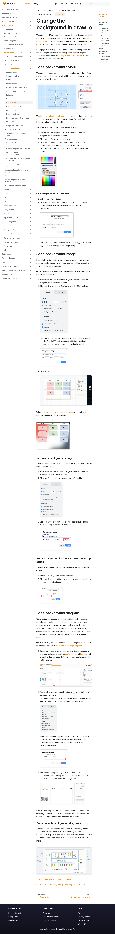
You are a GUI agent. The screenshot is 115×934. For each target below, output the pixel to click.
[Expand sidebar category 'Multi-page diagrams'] (30, 230)
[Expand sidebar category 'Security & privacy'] (30, 278)
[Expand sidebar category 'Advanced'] (30, 250)
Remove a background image (105, 30)
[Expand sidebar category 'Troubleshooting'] (30, 258)
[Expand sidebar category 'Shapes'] (30, 189)
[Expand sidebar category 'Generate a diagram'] (30, 238)
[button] (17, 205)
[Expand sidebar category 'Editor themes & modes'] (30, 56)
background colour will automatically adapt (58, 116)
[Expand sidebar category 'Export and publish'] (30, 218)
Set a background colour (103, 14)
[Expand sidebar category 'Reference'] (30, 254)
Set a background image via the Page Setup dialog (105, 40)
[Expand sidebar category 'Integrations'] (30, 274)
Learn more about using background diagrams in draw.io (60, 884)
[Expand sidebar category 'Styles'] (30, 201)
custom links (70, 654)
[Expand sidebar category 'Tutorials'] (30, 262)
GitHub (73, 3)
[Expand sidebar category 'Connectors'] (30, 193)
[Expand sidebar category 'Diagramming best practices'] (30, 270)
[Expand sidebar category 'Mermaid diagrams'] (30, 242)
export (39, 44)
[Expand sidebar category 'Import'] (30, 214)
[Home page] (38, 10)
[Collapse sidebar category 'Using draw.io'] (30, 25)
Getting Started (14, 913)
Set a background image (103, 22)
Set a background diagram (103, 51)
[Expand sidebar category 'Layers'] (30, 226)
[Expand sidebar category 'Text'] (30, 197)
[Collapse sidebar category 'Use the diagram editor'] (30, 52)
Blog (36, 3)
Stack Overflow (49, 920)
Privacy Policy (84, 917)
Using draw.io (14, 917)
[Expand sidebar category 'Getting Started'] (30, 21)
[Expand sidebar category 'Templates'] (30, 246)
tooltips (83, 654)
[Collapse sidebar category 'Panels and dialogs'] (30, 68)
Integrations (13, 920)
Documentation (25, 3)
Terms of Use (83, 920)
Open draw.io (59, 3)
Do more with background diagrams (105, 59)
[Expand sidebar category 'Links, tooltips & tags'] (30, 234)
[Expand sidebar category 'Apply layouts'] (30, 209)
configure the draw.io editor (70, 56)
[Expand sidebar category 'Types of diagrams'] (30, 266)
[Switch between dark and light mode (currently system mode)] (81, 3)
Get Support (48, 913)
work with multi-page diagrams (69, 646)
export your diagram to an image (60, 412)
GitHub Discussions (51, 917)
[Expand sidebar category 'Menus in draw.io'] (30, 60)
